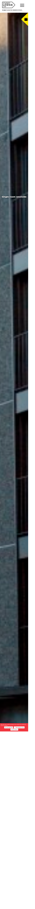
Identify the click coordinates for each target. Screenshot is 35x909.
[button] (24, 19)
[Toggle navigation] (22, 5)
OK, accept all (8, 727)
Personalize (14, 729)
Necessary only (19, 727)
